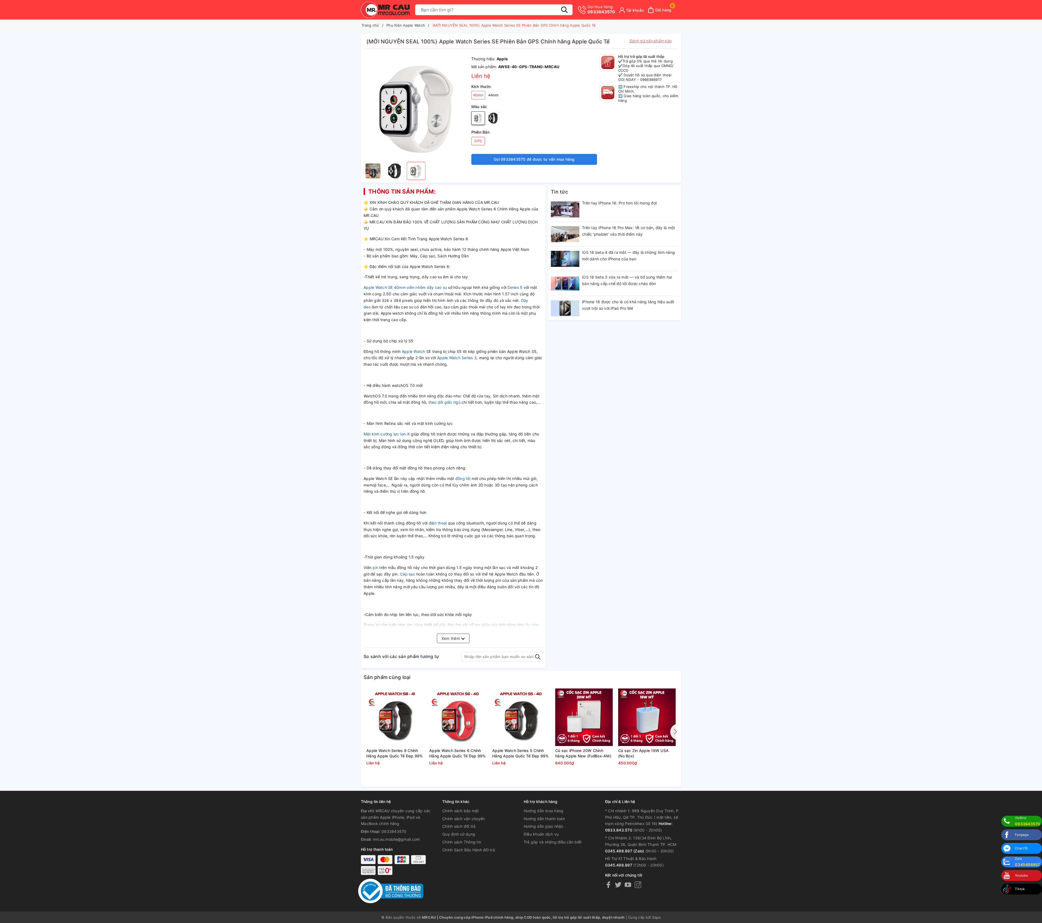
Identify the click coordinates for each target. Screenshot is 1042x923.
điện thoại (438, 523)
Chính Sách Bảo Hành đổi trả (468, 850)
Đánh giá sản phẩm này (650, 41)
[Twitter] (618, 884)
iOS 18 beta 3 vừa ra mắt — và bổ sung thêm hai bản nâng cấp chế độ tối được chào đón (627, 280)
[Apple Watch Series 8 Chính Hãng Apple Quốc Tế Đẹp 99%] (395, 717)
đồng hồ (463, 478)
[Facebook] (608, 884)
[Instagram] (638, 884)
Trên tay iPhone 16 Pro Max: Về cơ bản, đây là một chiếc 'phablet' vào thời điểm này (628, 230)
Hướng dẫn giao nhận (543, 826)
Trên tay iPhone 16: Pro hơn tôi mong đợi (619, 203)
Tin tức (559, 192)
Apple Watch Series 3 (456, 357)
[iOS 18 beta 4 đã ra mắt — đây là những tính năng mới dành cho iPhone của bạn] (565, 258)
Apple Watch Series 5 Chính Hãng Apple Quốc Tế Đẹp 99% (520, 753)
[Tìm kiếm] (564, 10)
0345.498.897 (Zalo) (624, 851)
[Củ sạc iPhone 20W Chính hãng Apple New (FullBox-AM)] (584, 717)
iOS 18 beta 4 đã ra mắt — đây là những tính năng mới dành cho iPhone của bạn (628, 255)
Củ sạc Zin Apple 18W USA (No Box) (643, 753)
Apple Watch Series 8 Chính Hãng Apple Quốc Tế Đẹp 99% (394, 753)
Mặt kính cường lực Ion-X (387, 434)
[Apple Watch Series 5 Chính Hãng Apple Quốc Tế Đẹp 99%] (521, 717)
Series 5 (514, 287)
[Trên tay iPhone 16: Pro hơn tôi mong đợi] (565, 209)
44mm (493, 95)
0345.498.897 (618, 865)
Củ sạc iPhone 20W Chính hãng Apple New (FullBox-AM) (583, 753)
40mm (478, 95)
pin (376, 567)
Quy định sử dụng (458, 834)
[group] (416, 106)
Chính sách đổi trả (459, 826)
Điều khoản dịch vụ (541, 834)
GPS (478, 141)
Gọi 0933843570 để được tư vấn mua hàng (534, 159)
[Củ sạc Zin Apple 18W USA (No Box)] (647, 717)
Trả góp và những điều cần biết (553, 842)
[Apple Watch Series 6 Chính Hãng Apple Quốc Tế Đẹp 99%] (458, 717)
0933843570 (601, 9)
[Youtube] (628, 884)
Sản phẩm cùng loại (387, 677)
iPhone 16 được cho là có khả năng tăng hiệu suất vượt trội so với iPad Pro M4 (628, 305)
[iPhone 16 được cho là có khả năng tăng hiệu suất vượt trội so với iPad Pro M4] (565, 308)
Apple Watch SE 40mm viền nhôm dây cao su (405, 287)
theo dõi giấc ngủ (445, 402)
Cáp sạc (407, 574)
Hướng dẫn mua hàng (544, 810)
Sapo (656, 917)
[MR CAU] (385, 10)
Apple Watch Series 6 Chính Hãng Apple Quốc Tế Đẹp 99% (457, 753)
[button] (674, 732)
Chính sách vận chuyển (463, 818)
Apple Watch (413, 351)
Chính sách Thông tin (461, 842)
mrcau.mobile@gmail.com (396, 839)
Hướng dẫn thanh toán (544, 818)
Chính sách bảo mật (460, 810)
